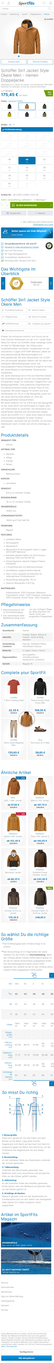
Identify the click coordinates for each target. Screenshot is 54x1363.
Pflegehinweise (11, 317)
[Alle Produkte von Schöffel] (48, 21)
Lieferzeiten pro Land (43, 224)
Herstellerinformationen (14, 330)
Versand (5, 1305)
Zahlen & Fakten (38, 310)
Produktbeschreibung (14, 310)
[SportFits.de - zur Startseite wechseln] (26, 3)
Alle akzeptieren (26, 1358)
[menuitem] (44, 3)
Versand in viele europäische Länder (22, 247)
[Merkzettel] (44, 3)
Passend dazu (14, 62)
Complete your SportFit (41, 324)
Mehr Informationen (9, 1346)
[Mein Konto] (9, 3)
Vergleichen (15, 213)
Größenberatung (13, 129)
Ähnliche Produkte (40, 62)
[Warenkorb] (50, 3)
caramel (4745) (15, 101)
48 (12, 124)
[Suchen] (49, 8)
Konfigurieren (26, 1352)
